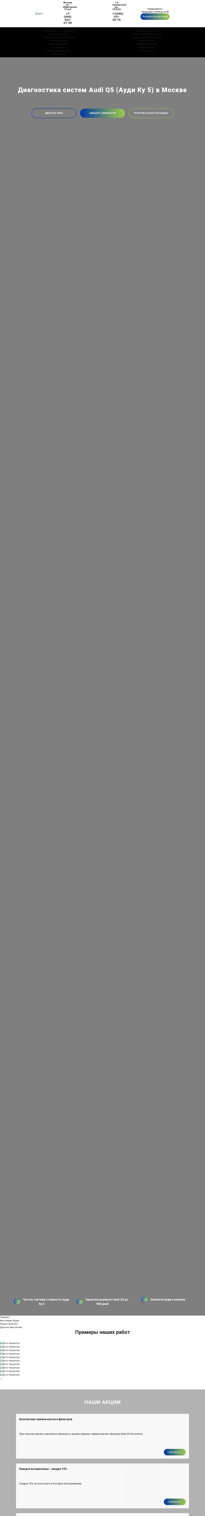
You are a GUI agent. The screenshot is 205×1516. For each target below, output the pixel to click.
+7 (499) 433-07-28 (68, 18)
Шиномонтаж (58, 54)
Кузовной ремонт (147, 40)
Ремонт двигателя (147, 27)
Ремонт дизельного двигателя (58, 30)
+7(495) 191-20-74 (116, 16)
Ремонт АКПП (147, 47)
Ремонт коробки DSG (59, 51)
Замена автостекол (58, 44)
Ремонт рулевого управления (58, 37)
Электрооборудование (147, 30)
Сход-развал (147, 51)
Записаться (175, 1452)
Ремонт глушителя (58, 34)
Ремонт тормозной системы (147, 37)
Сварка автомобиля (147, 44)
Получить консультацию (155, 16)
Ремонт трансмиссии (58, 27)
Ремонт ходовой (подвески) (147, 34)
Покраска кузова (58, 40)
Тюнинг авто (58, 47)
